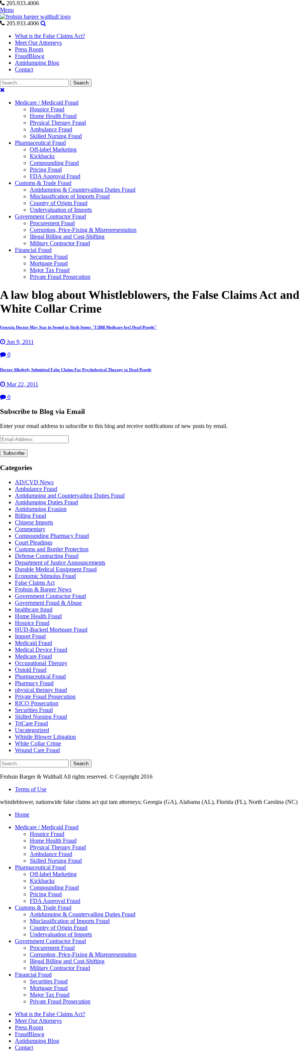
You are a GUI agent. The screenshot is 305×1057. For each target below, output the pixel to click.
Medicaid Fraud (33, 643)
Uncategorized (32, 730)
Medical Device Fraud (41, 649)
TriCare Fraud (31, 723)
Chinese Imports (34, 522)
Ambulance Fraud (36, 489)
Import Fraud (30, 636)
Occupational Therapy (41, 663)
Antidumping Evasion (41, 509)
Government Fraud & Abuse (48, 603)
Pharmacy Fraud (34, 683)
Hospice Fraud (32, 623)
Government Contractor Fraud (50, 596)
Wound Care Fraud (37, 750)
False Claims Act (35, 582)
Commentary (30, 529)
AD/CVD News (34, 482)
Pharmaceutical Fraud (40, 676)
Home (22, 814)
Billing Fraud (30, 515)
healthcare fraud (33, 609)
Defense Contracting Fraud (46, 556)
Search (81, 83)
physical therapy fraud (41, 690)
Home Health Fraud (38, 616)
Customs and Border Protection (52, 549)
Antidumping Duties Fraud (46, 502)
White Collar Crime (38, 743)
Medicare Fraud (33, 656)
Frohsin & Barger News (43, 589)
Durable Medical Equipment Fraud (56, 569)
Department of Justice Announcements (60, 562)
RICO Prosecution (36, 703)
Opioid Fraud (30, 670)
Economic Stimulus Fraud (45, 576)
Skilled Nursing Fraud (41, 716)
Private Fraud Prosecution (45, 696)
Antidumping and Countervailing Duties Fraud (70, 495)
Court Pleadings (33, 542)
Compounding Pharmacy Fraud (52, 536)
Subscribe (14, 453)
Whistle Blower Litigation (45, 737)
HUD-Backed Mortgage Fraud (51, 629)
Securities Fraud (34, 710)
